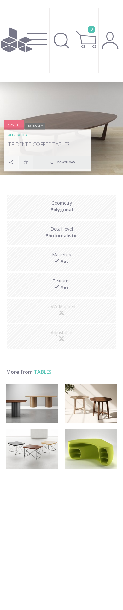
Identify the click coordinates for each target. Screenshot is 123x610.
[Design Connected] (17, 41)
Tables (21, 135)
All (11, 135)
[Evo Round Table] (91, 403)
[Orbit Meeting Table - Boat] (32, 403)
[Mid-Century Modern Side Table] (32, 449)
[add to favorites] (26, 162)
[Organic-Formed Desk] (91, 449)
